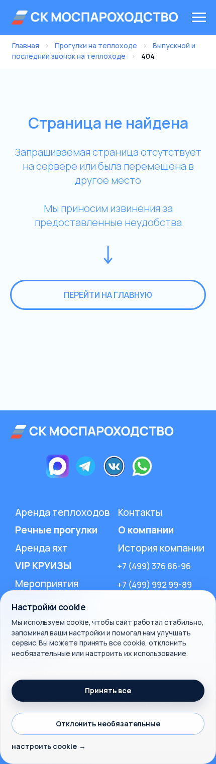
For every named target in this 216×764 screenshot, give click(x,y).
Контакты (140, 512)
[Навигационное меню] (199, 18)
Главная (25, 45)
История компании (161, 548)
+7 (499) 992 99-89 (154, 584)
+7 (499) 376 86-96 (154, 566)
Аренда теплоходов (62, 512)
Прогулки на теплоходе (96, 45)
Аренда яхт (41, 548)
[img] (93, 431)
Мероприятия (46, 583)
